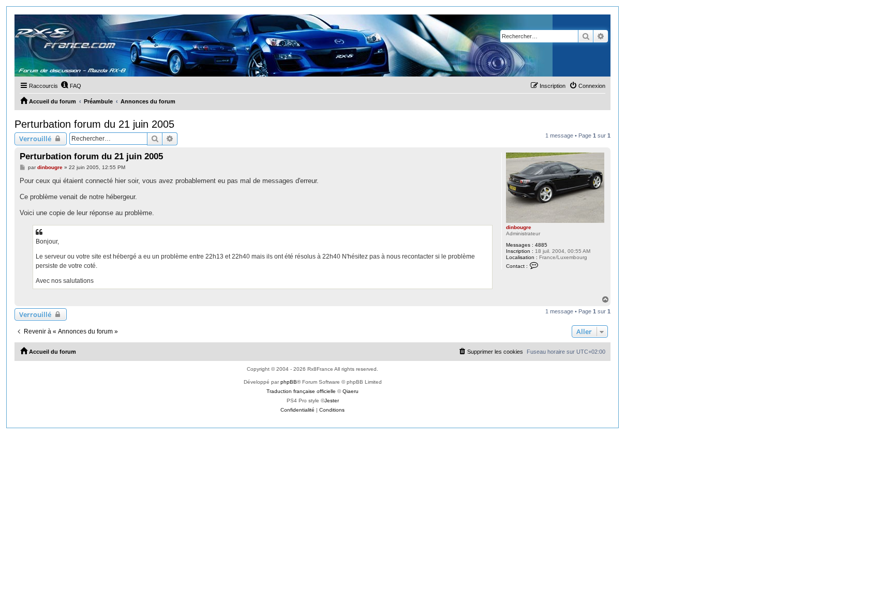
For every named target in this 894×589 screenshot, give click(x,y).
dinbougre (518, 227)
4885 (541, 245)
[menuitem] (71, 86)
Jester (331, 400)
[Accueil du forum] (283, 45)
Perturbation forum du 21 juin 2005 (94, 124)
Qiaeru (350, 391)
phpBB (288, 382)
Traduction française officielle (301, 391)
